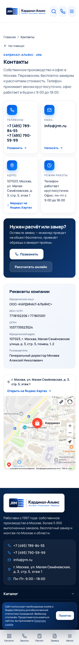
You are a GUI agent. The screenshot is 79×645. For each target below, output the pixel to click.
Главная (10, 37)
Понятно (65, 616)
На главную (16, 46)
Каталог (11, 593)
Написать (51, 148)
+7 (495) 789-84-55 (19, 128)
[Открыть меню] (71, 11)
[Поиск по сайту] (53, 11)
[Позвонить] (62, 11)
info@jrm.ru (55, 125)
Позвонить (15, 148)
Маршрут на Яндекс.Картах (21, 205)
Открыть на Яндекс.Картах (27, 391)
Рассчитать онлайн (31, 267)
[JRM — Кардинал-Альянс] (26, 11)
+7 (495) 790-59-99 (19, 138)
